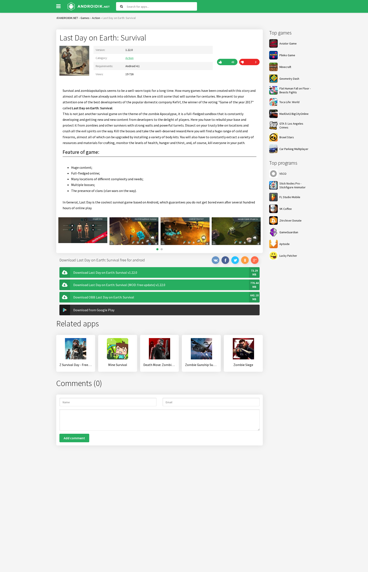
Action (129, 58)
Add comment (74, 438)
